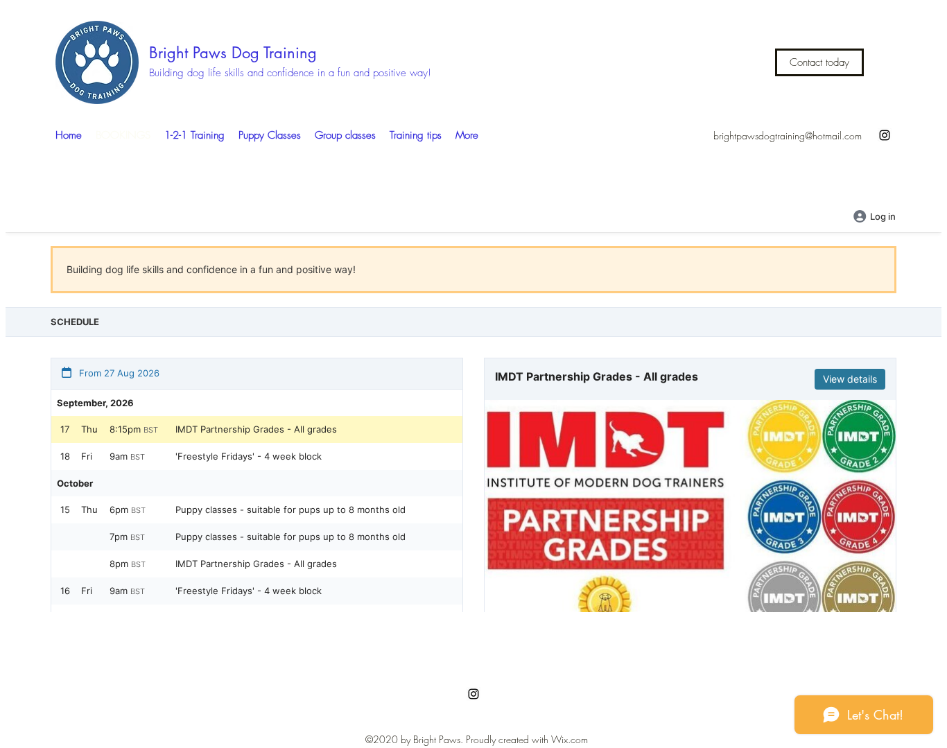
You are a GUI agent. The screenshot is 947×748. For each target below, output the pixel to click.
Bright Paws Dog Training (233, 52)
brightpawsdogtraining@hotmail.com (787, 135)
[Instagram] (885, 135)
